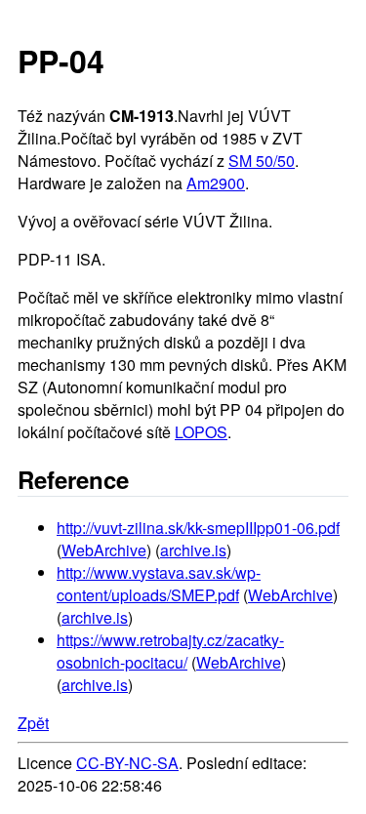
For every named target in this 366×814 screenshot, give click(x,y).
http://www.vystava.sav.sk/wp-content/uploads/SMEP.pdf (159, 583)
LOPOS (201, 432)
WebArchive (103, 550)
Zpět (33, 723)
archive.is (193, 550)
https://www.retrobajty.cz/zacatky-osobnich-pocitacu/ (170, 651)
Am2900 (215, 183)
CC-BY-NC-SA (127, 763)
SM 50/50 (261, 160)
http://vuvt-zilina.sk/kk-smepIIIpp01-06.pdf (198, 527)
